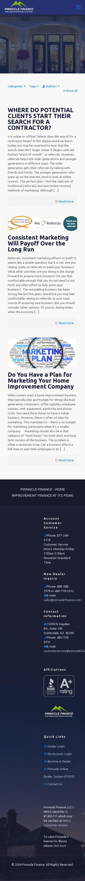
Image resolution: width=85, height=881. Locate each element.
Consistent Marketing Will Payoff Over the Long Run (38, 243)
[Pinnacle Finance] (19, 7)
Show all (71, 90)
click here (59, 845)
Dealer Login (56, 746)
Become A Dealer (59, 761)
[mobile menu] (79, 7)
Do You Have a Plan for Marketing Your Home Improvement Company (41, 380)
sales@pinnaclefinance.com (62, 599)
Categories (15, 86)
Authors (51, 86)
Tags (32, 86)
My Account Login (59, 753)
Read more (66, 201)
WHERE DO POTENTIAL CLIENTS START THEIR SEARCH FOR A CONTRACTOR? (40, 119)
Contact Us (55, 784)
